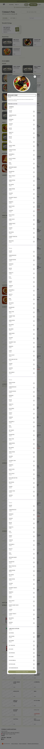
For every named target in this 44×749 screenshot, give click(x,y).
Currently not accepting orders (22, 671)
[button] (22, 84)
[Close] (35, 76)
